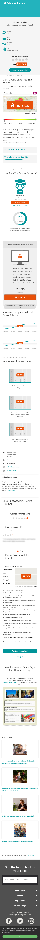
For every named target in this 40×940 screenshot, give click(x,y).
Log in (20, 656)
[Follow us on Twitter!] (20, 921)
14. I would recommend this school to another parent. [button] (18, 637)
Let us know (30, 855)
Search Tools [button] (20, 890)
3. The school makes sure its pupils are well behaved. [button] (18, 593)
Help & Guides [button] (20, 900)
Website (9, 460)
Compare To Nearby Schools (20, 70)
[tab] (20, 150)
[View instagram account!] (31, 921)
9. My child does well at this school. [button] (13, 617)
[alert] (20, 933)
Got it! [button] (20, 936)
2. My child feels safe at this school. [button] (13, 590)
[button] (20, 149)
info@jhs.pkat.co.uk (13, 467)
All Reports (24, 206)
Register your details (10, 682)
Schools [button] (20, 895)
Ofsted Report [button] (17, 206)
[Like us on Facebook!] (8, 921)
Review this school (20, 651)
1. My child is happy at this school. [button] (13, 566)
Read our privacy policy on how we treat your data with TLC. (20, 930)
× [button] (38, 928)
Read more (11, 491)
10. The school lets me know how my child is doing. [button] (17, 620)
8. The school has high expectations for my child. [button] (16, 614)
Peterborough (11, 470)
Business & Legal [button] (20, 905)
